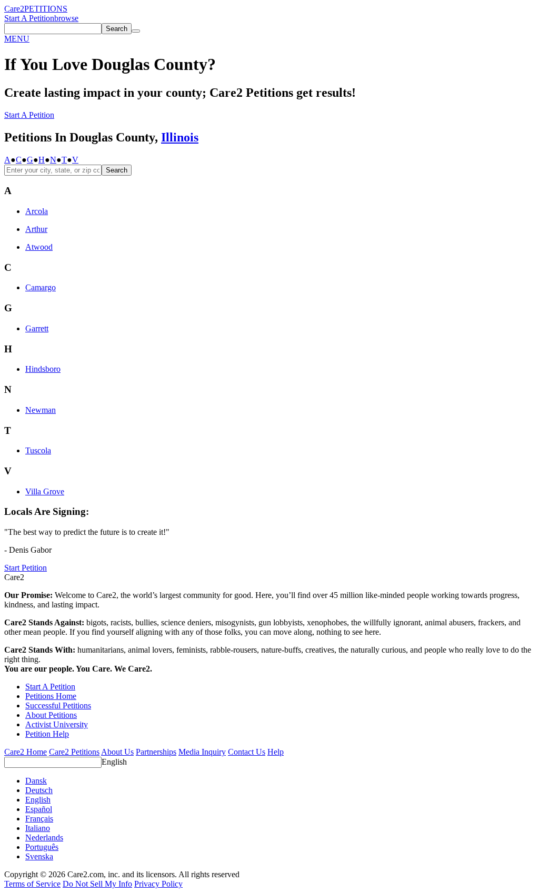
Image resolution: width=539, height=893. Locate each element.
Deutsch (39, 790)
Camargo (40, 287)
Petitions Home (50, 696)
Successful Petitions (58, 705)
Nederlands (44, 837)
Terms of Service (32, 883)
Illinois (179, 137)
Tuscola (38, 450)
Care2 (14, 8)
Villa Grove (44, 491)
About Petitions (51, 715)
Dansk (36, 780)
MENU (16, 38)
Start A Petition (29, 18)
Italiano (37, 828)
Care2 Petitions (74, 751)
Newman (40, 409)
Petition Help (47, 733)
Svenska (39, 856)
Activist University (56, 724)
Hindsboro (43, 368)
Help (275, 751)
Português (41, 847)
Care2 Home (25, 751)
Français (39, 818)
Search (116, 170)
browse (66, 18)
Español (38, 809)
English (114, 761)
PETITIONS (45, 8)
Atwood (39, 246)
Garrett (36, 328)
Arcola (36, 211)
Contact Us (246, 751)
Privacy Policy (158, 883)
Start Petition (25, 567)
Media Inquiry (202, 751)
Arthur (36, 229)
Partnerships (156, 751)
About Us (117, 751)
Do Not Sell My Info (97, 883)
